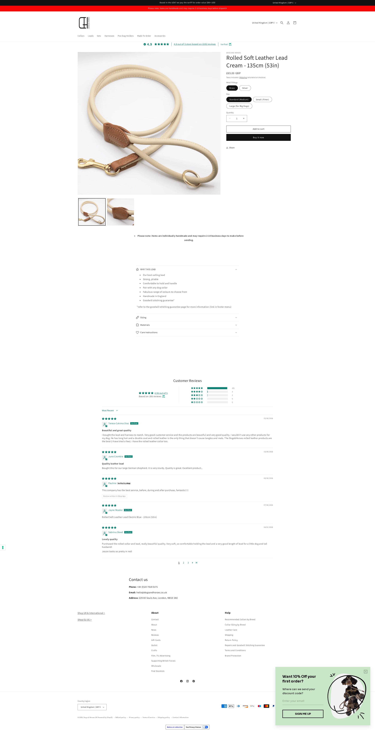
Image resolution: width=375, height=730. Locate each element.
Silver (245, 88)
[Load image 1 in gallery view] (91, 211)
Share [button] (232, 147)
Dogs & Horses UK (90, 717)
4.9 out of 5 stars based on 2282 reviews (195, 44)
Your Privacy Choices (193, 727)
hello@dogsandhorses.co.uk (152, 592)
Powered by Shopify (105, 717)
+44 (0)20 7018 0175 (147, 586)
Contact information (181, 717)
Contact (155, 619)
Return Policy (231, 640)
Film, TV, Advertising (160, 655)
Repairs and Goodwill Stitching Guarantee (245, 645)
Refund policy (121, 717)
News (153, 629)
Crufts (154, 650)
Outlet (154, 645)
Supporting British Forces (163, 660)
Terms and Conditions (235, 650)
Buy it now (258, 137)
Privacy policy (134, 717)
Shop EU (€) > (85, 619)
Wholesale (156, 666)
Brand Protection (233, 655)
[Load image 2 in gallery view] (120, 211)
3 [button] (188, 562)
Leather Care (231, 629)
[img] (109, 418)
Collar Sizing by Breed (235, 624)
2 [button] (183, 562)
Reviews (155, 635)
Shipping (243, 77)
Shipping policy (164, 717)
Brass (232, 88)
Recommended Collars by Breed (240, 619)
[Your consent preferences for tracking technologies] (3, 547)
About (154, 624)
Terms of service (149, 717)
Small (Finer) (262, 99)
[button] (282, 23)
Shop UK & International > (91, 613)
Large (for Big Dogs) (239, 106)
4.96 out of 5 (161, 393)
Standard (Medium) (239, 99)
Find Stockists (158, 671)
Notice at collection (175, 727)
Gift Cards (156, 640)
